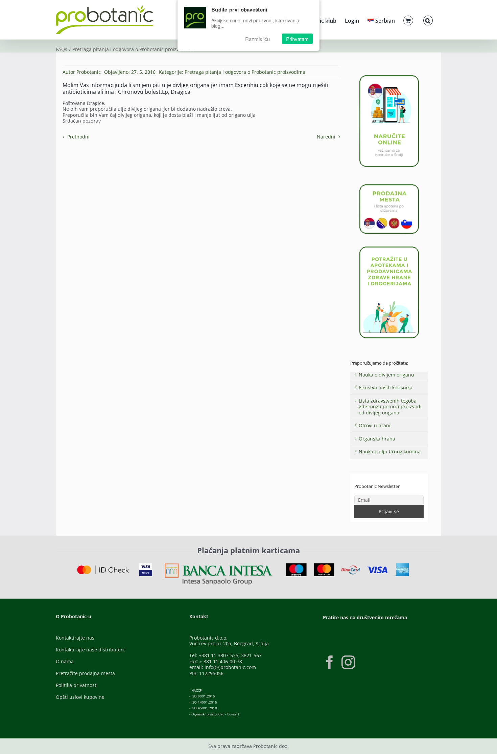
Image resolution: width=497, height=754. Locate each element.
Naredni (326, 136)
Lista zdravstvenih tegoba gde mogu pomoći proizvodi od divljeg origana (390, 406)
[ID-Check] (103, 567)
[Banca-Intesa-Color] (219, 565)
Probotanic (88, 72)
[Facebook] (329, 662)
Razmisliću (257, 38)
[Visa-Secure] (145, 565)
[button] (428, 19)
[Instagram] (348, 662)
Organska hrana (377, 438)
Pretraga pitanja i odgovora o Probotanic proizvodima (245, 72)
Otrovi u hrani (374, 425)
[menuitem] (381, 19)
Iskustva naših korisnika (385, 387)
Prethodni (78, 136)
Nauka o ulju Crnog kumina (390, 451)
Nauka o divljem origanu (386, 374)
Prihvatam (297, 38)
